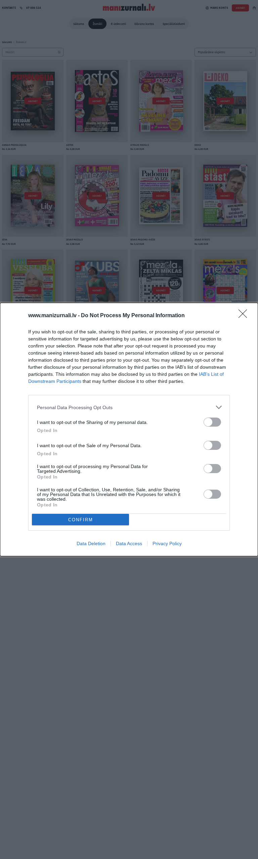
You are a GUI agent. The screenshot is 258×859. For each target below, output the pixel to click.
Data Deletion (91, 543)
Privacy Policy (167, 543)
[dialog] (129, 429)
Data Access (129, 543)
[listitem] (129, 407)
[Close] (245, 315)
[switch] (212, 422)
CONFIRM (80, 519)
